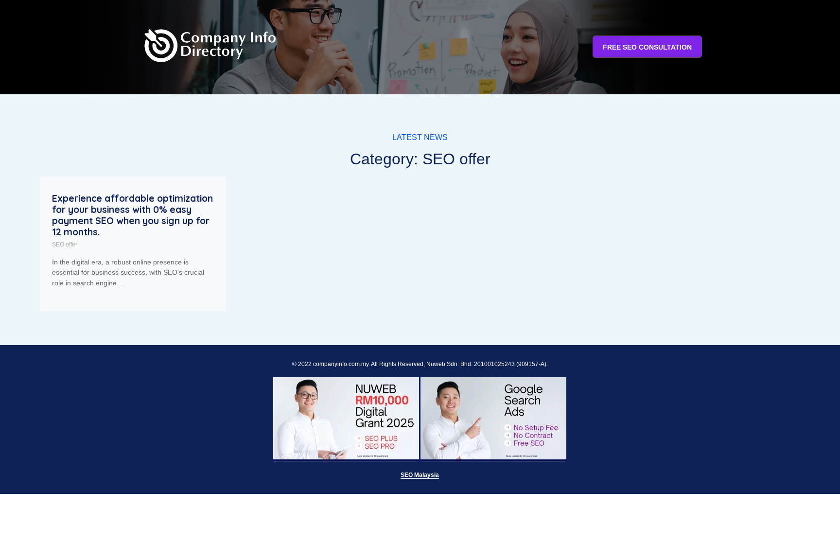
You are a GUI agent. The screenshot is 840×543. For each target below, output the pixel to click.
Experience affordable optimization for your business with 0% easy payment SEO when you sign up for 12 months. (132, 215)
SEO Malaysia (420, 475)
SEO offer (64, 244)
